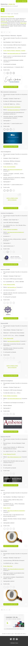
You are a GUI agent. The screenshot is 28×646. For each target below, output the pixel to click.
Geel (10, 219)
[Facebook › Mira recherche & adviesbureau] (7, 129)
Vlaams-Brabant (6, 330)
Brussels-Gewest (7, 443)
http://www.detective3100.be (13, 341)
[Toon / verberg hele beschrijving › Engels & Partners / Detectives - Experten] (15, 56)
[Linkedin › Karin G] (10, 529)
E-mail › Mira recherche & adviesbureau (11, 107)
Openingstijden (7, 120)
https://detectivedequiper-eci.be (14, 457)
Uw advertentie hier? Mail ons (14, 628)
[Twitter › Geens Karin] (4, 587)
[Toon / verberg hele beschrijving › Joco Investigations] (15, 174)
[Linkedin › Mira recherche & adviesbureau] (10, 129)
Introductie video (20, 67)
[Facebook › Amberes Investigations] (7, 414)
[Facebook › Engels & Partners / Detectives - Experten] (7, 73)
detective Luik (4, 21)
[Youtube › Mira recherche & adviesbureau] (14, 129)
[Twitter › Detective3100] (4, 358)
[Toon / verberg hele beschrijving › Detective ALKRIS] (15, 290)
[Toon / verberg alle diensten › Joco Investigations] (15, 178)
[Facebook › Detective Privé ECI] (7, 474)
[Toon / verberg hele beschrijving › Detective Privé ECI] (15, 461)
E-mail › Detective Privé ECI (9, 454)
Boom (10, 158)
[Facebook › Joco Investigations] (7, 190)
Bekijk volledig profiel (10, 86)
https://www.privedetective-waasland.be (15, 510)
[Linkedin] (17, 639)
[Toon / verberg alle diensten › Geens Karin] (15, 577)
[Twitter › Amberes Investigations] (4, 414)
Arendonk (11, 98)
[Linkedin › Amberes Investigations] (10, 414)
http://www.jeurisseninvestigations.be (15, 232)
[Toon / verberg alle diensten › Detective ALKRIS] (15, 293)
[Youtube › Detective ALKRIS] (14, 303)
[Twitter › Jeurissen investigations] (4, 252)
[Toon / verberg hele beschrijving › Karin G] (15, 515)
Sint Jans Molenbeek (16, 443)
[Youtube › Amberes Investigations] (14, 414)
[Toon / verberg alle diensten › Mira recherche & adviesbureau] (15, 117)
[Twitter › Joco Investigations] (4, 190)
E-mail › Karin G (6, 507)
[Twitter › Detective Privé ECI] (4, 474)
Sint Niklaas (14, 496)
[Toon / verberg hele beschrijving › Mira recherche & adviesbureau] (15, 113)
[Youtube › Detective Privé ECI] (14, 474)
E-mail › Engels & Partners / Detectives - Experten (14, 50)
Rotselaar (13, 330)
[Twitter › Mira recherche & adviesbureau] (4, 129)
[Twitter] (11, 639)
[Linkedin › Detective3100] (10, 358)
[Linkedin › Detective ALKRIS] (10, 303)
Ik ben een (22, 1)
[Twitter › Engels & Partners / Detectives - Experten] (4, 73)
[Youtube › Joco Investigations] (14, 190)
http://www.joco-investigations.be (14, 169)
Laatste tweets (7, 123)
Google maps (18, 42)
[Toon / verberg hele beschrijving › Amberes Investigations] (15, 402)
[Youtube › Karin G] (14, 529)
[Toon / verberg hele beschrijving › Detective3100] (15, 344)
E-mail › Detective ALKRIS (9, 284)
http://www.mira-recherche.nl (13, 109)
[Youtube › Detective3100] (14, 358)
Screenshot (24, 53)
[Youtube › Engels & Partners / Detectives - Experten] (14, 73)
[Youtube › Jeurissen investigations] (14, 252)
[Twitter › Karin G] (4, 529)
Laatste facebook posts (9, 67)
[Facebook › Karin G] (7, 529)
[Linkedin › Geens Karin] (10, 587)
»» (9, 32)
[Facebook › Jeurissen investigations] (7, 252)
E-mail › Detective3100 (8, 338)
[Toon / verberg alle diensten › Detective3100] (15, 348)
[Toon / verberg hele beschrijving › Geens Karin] (15, 573)
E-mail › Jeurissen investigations (10, 229)
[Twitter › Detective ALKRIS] (4, 303)
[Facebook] (14, 639)
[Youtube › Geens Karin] (14, 587)
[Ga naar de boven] (26, 87)
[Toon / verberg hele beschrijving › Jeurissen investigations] (15, 236)
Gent (13, 42)
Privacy (16, 642)
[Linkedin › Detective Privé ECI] (10, 474)
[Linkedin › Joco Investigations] (10, 190)
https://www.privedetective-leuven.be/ (15, 569)
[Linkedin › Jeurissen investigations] (10, 252)
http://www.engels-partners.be (13, 53)
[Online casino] (14, 614)
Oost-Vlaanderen (7, 42)
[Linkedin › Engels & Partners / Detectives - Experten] (10, 73)
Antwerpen (5, 98)
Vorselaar (11, 387)
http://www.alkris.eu (11, 287)
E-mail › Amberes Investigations (10, 395)
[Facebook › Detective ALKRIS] (7, 303)
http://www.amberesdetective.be (14, 398)
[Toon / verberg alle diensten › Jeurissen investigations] (15, 239)
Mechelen (11, 557)
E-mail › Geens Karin (7, 566)
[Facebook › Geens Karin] (7, 587)
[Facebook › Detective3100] (7, 358)
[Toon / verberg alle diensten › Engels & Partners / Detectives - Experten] (15, 61)
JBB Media (13, 642)
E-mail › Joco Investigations (9, 166)
